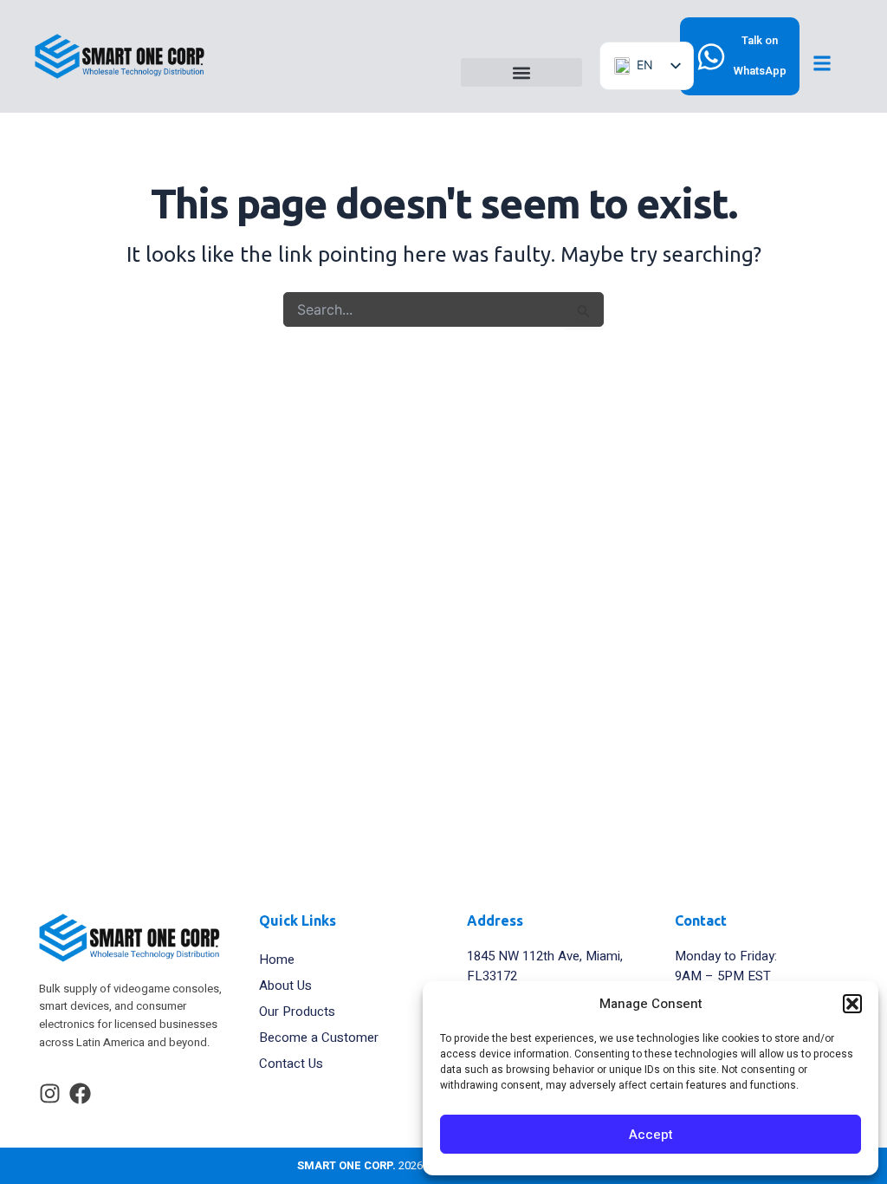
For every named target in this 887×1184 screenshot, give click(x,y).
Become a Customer (319, 1037)
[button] (852, 1003)
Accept (651, 1134)
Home (277, 959)
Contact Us (291, 1063)
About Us (285, 985)
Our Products (297, 1011)
